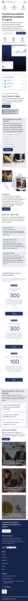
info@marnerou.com (7, 578)
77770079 (13, 576)
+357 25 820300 (7, 576)
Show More (6, 234)
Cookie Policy (13, 598)
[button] (20, 33)
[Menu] (25, 2)
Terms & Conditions (6, 598)
